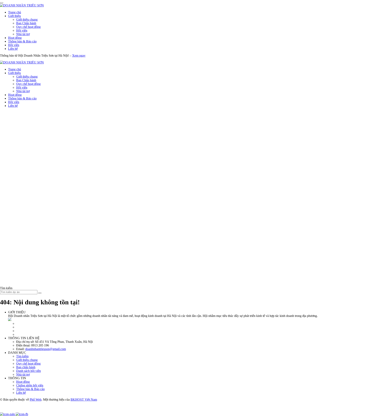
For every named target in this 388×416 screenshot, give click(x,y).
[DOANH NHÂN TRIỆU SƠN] (22, 5)
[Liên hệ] (5, 410)
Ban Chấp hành (26, 23)
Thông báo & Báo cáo (22, 41)
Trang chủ (14, 12)
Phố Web (35, 399)
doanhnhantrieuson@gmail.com (45, 349)
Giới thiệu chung (27, 19)
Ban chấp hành (25, 367)
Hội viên (21, 30)
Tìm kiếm (22, 356)
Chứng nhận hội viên (29, 385)
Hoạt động (15, 37)
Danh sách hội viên (28, 371)
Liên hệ (13, 48)
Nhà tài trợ (23, 34)
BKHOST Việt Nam (84, 399)
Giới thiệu (14, 16)
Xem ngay (78, 55)
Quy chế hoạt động (28, 27)
